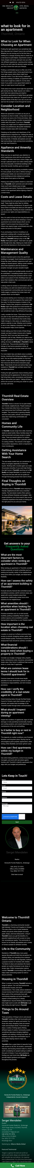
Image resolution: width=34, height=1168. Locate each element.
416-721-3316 (20, 2)
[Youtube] (10, 2)
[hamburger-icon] (17, 13)
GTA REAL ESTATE (24, 7)
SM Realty (16, 342)
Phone (4, 791)
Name (4, 779)
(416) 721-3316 (18, 867)
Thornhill (27, 122)
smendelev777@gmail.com (10, 1132)
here (25, 356)
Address (4, 797)
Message (5, 803)
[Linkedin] (13, 2)
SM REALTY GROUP (7, 7)
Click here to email (17, 874)
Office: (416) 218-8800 (17, 869)
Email (3, 785)
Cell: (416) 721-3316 (8, 1134)
